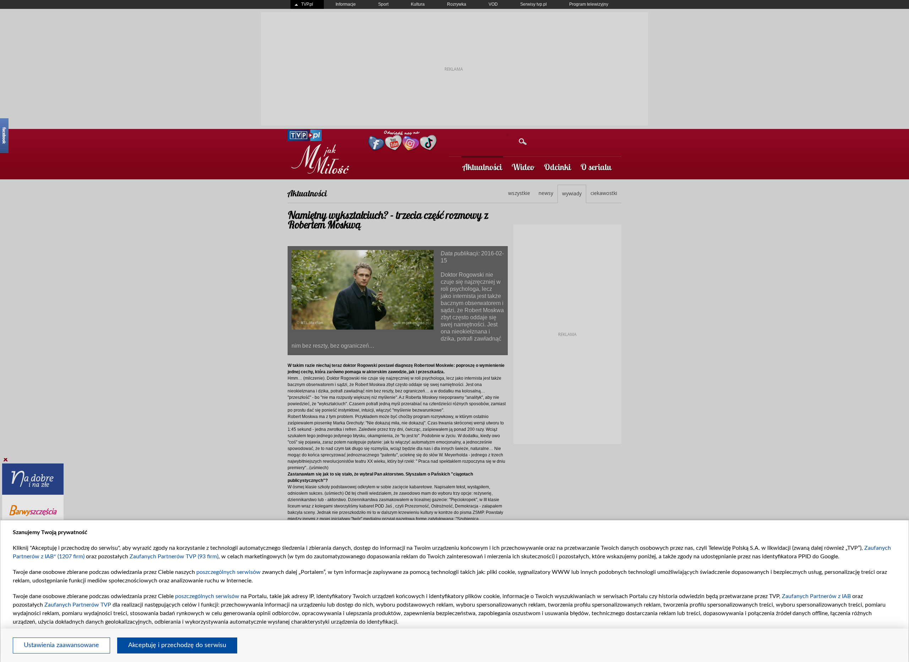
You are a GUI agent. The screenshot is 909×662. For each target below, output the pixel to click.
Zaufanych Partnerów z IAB (816, 596)
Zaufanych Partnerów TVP (77, 605)
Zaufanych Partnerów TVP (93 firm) (174, 556)
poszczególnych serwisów (228, 572)
